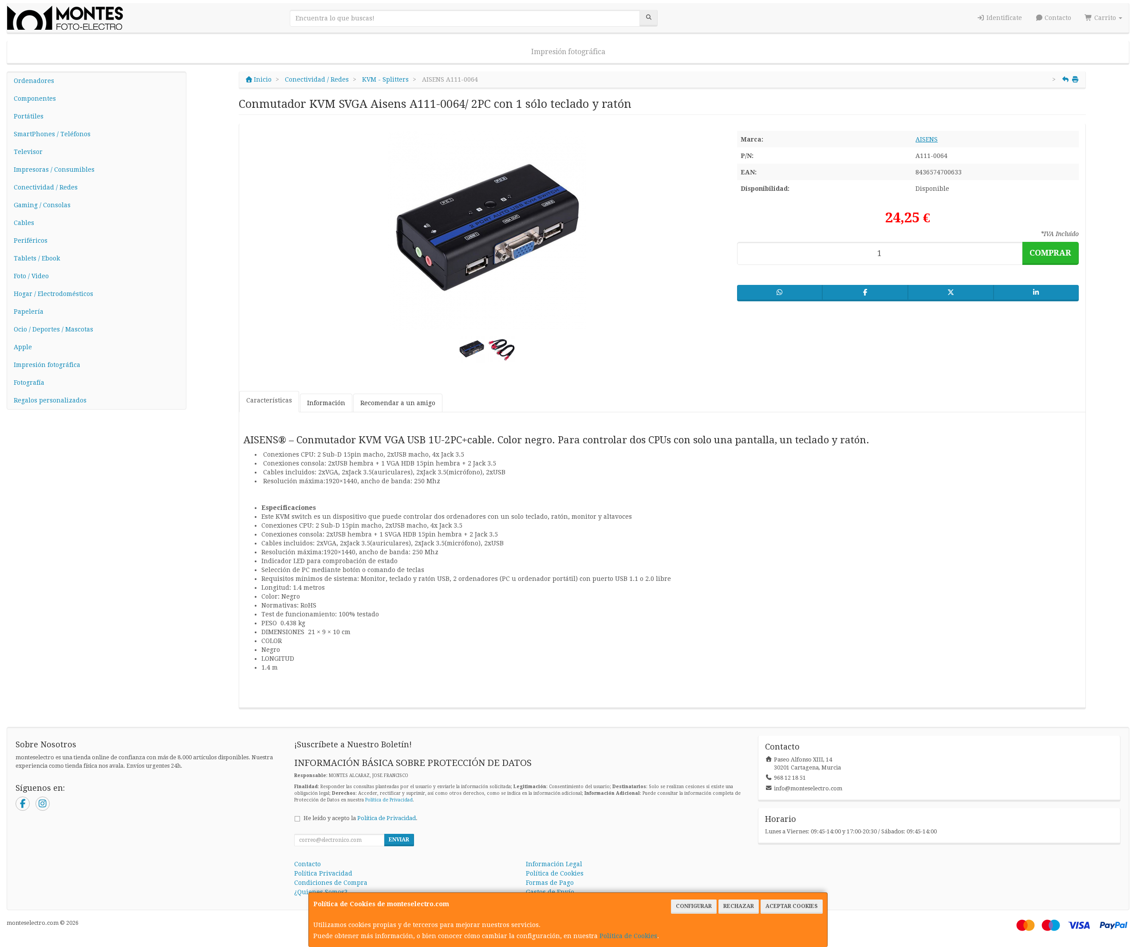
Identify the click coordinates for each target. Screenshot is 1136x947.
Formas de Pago (550, 882)
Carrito (1105, 17)
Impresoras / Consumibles (54, 169)
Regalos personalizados (50, 400)
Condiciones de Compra (330, 882)
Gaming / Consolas (42, 205)
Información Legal (554, 864)
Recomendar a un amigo (397, 402)
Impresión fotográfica (568, 51)
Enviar (399, 840)
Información (326, 402)
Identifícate (1003, 17)
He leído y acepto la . (361, 818)
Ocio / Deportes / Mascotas (53, 329)
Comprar (1050, 252)
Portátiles (28, 116)
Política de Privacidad (389, 799)
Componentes (35, 98)
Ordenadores (34, 80)
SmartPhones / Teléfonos (52, 134)
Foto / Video (31, 276)
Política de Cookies (628, 935)
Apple (23, 347)
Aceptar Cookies (791, 906)
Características (269, 400)
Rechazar (738, 906)
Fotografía (29, 382)
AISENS (926, 139)
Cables (24, 222)
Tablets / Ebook (37, 258)
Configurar (694, 906)
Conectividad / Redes (46, 187)
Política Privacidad (323, 873)
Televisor (28, 151)
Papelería (28, 311)
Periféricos (30, 240)
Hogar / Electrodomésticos (53, 293)
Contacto (1057, 17)
